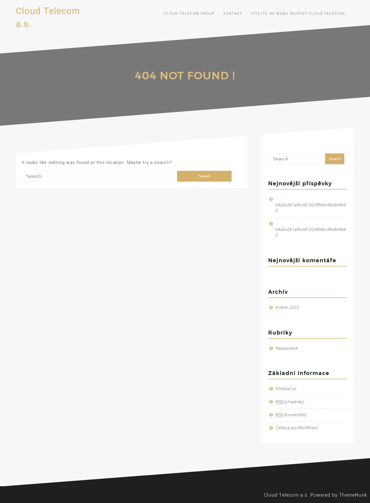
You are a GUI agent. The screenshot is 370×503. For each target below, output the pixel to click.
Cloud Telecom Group (189, 14)
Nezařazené (287, 348)
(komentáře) (291, 415)
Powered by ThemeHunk (338, 495)
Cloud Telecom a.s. (286, 495)
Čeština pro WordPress (297, 428)
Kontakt (232, 14)
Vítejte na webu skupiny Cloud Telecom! (298, 14)
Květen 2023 (287, 307)
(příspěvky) (290, 402)
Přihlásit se (286, 389)
